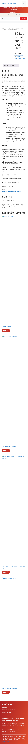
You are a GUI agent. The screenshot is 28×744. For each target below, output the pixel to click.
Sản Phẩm (11, 28)
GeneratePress (5, 741)
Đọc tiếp (5, 330)
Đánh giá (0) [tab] (13, 65)
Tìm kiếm (23, 18)
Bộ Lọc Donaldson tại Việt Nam (20, 58)
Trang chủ (4, 28)
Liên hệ (3, 714)
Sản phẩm (4, 707)
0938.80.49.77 (10, 729)
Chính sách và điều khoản (9, 709)
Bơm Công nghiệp (17, 14)
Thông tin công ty (6, 712)
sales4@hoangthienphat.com (9, 731)
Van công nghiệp (6, 14)
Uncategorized (19, 28)
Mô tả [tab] (6, 65)
